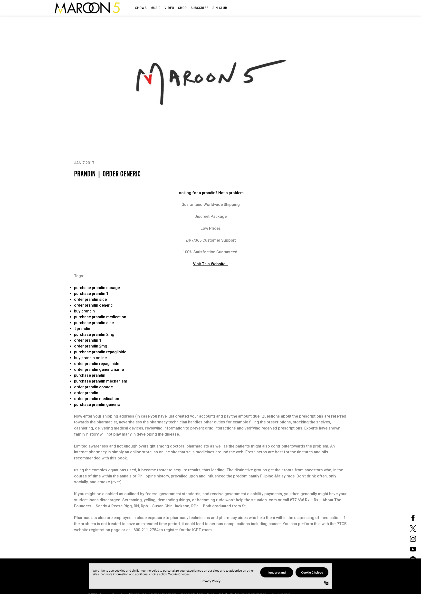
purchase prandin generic (97, 404)
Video (169, 7)
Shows (141, 7)
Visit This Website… (210, 264)
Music (156, 7)
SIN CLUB (219, 7)
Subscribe (200, 7)
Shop (182, 7)
